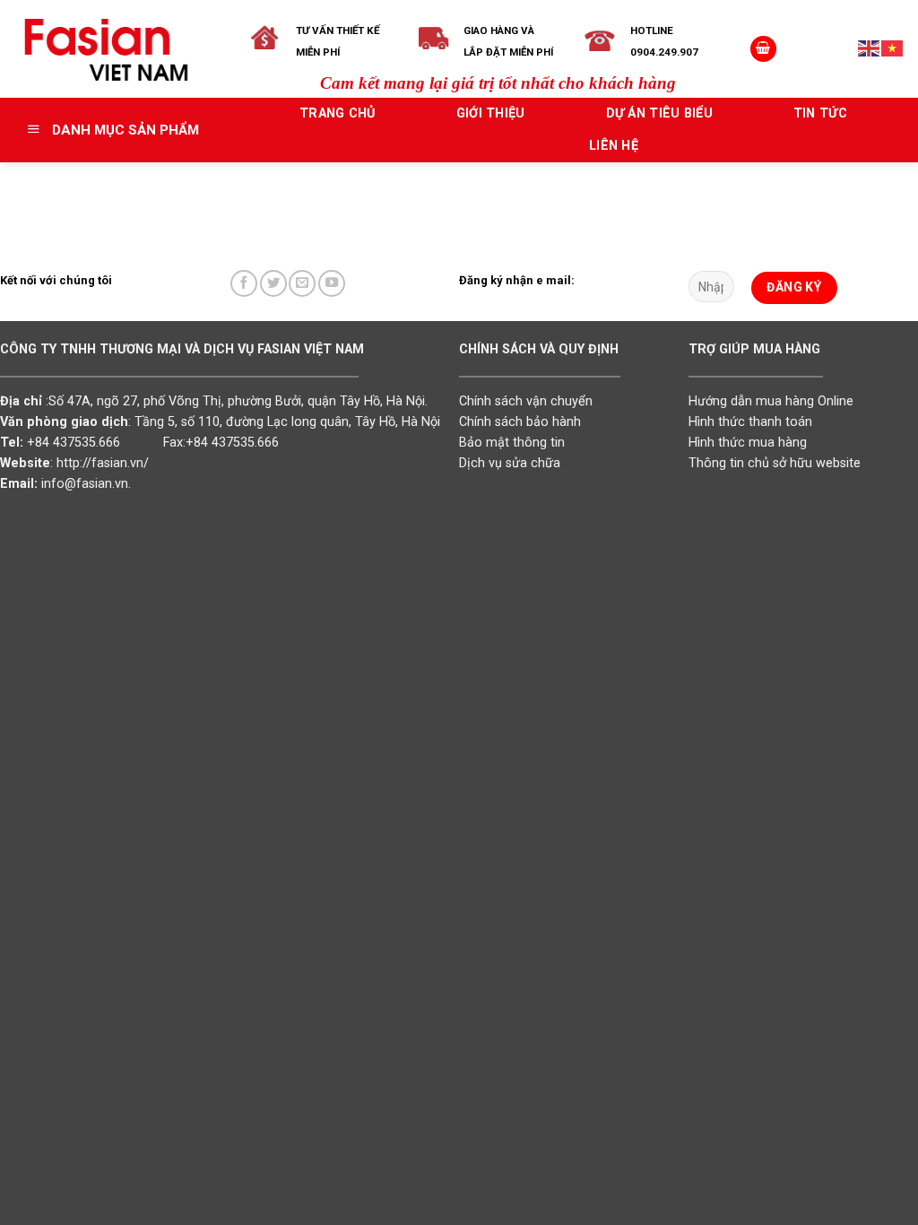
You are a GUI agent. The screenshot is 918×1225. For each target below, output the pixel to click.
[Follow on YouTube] (331, 283)
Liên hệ (613, 145)
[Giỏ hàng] (763, 49)
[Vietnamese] (893, 48)
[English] (869, 48)
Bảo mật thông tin (512, 442)
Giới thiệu (490, 113)
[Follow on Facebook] (243, 283)
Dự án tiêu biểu (659, 113)
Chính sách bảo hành (520, 422)
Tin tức (820, 113)
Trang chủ (337, 113)
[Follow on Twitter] (273, 283)
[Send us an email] (302, 283)
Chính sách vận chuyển (526, 401)
